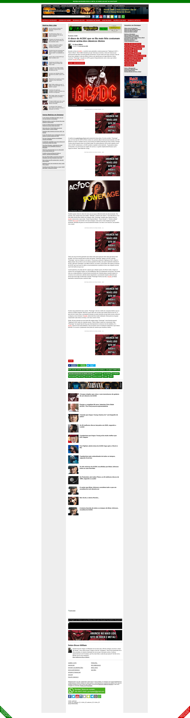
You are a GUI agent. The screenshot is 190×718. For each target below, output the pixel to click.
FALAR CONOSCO (119, 6)
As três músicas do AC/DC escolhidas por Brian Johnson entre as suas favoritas (99, 467)
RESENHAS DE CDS (79, 20)
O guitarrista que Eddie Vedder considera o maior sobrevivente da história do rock (56, 69)
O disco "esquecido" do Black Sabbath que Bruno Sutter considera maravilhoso (56, 46)
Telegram (107, 373)
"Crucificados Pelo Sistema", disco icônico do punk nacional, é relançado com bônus (56, 108)
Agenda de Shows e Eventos (131, 36)
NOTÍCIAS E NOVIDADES (49, 20)
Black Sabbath (129, 46)
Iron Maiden (137, 48)
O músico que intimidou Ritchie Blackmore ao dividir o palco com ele (56, 74)
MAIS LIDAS (94, 667)
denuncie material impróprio (105, 684)
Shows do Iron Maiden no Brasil (132, 29)
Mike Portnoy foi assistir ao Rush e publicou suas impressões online (56, 80)
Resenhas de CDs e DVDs (130, 38)
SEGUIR (109, 6)
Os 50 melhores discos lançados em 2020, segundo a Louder (98, 426)
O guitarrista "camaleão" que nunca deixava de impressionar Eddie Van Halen (54, 142)
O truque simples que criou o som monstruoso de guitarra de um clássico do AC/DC (57, 102)
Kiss (135, 51)
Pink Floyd (139, 58)
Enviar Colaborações (129, 70)
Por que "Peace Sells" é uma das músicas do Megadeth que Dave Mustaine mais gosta (53, 157)
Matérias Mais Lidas (50, 25)
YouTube (88, 376)
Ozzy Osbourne (129, 58)
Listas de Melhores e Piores (131, 41)
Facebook (115, 373)
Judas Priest (129, 51)
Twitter (80, 376)
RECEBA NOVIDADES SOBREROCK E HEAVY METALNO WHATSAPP (5, 712)
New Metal (136, 55)
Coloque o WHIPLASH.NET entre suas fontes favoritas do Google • (83, 369)
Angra (132, 44)
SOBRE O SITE (46, 6)
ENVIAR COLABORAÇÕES (69, 6)
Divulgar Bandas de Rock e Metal (132, 71)
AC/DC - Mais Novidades (76, 63)
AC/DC (76, 35)
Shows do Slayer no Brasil (131, 30)
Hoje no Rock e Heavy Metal (131, 35)
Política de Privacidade (86, 685)
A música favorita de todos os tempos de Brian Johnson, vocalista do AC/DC (99, 509)
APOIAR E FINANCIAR (99, 6)
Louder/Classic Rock (80, 138)
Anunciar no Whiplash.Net (131, 69)
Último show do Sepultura (131, 28)
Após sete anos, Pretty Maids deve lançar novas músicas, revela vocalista (52, 128)
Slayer (127, 63)
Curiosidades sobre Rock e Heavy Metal (134, 37)
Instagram (72, 376)
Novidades (71, 35)
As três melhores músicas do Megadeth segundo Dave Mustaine (55, 29)
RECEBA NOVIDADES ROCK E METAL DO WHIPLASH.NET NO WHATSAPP (95, 1)
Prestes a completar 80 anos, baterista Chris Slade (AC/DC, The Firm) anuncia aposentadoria (97, 405)
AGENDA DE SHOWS (65, 20)
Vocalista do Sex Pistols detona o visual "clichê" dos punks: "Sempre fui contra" (54, 167)
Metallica (128, 55)
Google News (97, 376)
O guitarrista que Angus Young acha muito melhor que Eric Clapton (98, 436)
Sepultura (137, 60)
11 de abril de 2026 (83, 46)
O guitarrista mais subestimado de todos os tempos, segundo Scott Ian (97, 457)
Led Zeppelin (129, 53)
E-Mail (106, 376)
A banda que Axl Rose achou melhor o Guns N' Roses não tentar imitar (55, 63)
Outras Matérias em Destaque (53, 115)
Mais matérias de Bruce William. (81, 657)
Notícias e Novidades (129, 34)
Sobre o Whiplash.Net (129, 68)
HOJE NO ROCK (106, 20)
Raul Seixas (128, 60)
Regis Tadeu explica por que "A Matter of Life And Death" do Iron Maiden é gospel (56, 85)
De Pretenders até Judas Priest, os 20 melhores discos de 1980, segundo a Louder (99, 477)
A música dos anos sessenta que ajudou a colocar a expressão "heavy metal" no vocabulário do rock (56, 52)
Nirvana (143, 55)
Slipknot (133, 63)
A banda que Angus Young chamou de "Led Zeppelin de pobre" (99, 415)
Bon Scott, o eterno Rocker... (89, 497)
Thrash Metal (129, 65)
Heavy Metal (128, 48)
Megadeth (137, 53)
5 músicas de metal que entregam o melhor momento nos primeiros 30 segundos (57, 91)
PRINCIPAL (94, 663)
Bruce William (79, 44)
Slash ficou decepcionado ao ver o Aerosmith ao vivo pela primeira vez (53, 150)
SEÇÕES (119, 20)
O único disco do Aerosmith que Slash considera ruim (56, 57)
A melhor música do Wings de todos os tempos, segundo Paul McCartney (52, 154)
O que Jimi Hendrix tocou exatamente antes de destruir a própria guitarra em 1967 (54, 135)
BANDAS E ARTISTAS (134, 20)
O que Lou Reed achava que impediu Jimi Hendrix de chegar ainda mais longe (52, 125)
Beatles (138, 44)
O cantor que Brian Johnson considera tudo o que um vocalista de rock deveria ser (98, 488)
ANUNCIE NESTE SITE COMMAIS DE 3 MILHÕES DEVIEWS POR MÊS (185, 712)
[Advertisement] (80, 166)
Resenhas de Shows (129, 40)
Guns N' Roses (140, 46)
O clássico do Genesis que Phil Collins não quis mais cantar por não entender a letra (56, 40)
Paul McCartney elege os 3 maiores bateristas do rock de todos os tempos (56, 35)
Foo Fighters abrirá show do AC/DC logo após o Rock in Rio (99, 446)
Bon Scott (81, 59)
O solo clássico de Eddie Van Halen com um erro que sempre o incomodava (53, 118)
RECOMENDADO (96, 665)
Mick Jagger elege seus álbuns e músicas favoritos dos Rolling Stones (56, 96)
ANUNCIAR (56, 6)
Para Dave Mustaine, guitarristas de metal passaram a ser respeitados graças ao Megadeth (52, 146)
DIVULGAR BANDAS (85, 6)
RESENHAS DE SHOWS (93, 20)
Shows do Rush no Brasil (130, 31)
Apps (111, 376)
